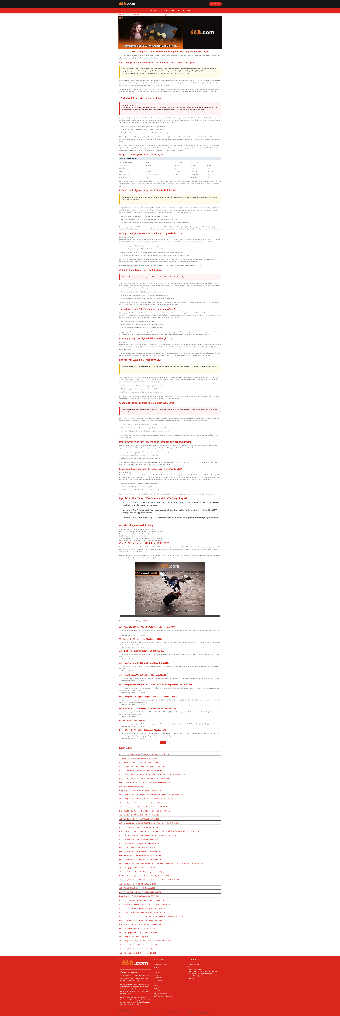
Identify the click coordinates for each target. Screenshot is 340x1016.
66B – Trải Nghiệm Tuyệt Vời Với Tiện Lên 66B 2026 (137, 929)
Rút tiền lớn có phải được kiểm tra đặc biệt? (132, 536)
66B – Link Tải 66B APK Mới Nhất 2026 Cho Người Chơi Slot (143, 675)
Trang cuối (176, 742)
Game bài (157, 967)
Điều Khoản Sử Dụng (160, 964)
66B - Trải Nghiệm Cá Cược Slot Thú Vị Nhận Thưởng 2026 (140, 855)
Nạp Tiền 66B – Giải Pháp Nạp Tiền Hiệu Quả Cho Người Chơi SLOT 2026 (145, 811)
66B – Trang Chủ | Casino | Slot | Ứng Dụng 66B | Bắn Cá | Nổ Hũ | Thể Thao (148, 697)
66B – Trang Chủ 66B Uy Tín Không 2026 (133, 937)
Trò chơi (156, 970)
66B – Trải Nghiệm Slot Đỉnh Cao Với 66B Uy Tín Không (138, 839)
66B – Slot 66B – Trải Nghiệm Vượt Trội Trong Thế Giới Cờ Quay (141, 872)
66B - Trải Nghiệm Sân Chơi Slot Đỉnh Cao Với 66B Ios (138, 884)
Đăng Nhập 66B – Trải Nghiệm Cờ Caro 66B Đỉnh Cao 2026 (142, 730)
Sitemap (135, 1010)
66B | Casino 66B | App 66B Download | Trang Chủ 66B (138, 945)
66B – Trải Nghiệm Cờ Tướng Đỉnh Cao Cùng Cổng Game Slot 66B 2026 (144, 904)
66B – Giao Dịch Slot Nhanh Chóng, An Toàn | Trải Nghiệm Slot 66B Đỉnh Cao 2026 (148, 835)
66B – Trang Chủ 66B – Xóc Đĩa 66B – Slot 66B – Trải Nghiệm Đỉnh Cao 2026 (146, 799)
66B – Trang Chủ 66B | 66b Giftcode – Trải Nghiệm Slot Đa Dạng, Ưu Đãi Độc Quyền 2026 (151, 795)
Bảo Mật (156, 985)
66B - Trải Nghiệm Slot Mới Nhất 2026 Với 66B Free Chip (141, 651)
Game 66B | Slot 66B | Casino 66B (132, 720)
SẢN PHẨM (157, 990)
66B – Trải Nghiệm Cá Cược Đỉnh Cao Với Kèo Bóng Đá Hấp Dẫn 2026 (144, 920)
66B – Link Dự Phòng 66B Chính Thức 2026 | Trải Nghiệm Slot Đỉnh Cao (147, 708)
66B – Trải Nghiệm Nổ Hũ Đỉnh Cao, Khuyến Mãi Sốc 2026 (140, 933)
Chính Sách (157, 972)
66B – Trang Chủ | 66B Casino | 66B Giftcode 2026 (137, 888)
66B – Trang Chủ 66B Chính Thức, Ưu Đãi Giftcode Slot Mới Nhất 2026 (147, 627)
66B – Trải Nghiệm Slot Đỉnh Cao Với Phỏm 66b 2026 (138, 953)
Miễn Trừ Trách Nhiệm (160, 993)
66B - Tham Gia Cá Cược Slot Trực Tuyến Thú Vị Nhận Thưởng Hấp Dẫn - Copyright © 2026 (151, 916)
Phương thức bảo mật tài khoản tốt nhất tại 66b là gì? (136, 534)
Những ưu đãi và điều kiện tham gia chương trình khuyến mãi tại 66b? (140, 540)
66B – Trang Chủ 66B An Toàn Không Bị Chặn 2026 (137, 847)
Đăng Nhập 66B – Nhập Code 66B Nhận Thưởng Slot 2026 (140, 924)
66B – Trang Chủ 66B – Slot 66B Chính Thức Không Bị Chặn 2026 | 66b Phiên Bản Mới (149, 880)
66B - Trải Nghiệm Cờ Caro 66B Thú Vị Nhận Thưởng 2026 (139, 803)
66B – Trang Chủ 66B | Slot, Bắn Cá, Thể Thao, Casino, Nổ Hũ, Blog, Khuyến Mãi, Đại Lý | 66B (155, 685)
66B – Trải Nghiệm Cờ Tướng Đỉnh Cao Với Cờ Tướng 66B (139, 868)
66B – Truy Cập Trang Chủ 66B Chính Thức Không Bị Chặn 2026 (144, 663)
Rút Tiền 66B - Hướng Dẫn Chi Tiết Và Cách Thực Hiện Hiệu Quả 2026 (144, 876)
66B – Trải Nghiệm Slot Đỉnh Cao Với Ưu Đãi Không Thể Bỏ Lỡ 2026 (143, 807)
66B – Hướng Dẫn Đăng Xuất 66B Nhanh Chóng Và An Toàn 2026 (142, 900)
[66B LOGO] (127, 4)
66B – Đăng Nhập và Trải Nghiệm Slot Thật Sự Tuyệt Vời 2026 (140, 851)
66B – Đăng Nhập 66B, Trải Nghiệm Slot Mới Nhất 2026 (139, 843)
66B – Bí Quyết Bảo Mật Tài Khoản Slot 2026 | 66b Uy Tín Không (142, 908)
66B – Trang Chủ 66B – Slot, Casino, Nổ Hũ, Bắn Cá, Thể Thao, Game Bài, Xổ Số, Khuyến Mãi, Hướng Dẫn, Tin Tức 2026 (161, 864)
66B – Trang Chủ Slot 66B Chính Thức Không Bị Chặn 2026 (140, 892)
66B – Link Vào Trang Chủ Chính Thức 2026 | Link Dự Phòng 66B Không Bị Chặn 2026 (149, 823)
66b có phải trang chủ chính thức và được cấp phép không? (137, 529)
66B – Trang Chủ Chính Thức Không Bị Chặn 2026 (136, 949)
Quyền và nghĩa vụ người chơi (163, 996)
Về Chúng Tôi (158, 980)
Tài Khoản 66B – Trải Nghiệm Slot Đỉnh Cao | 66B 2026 (140, 639)
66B (196, 265)
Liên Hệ (156, 975)
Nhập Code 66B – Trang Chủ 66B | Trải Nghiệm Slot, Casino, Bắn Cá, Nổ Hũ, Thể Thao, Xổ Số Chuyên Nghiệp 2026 (159, 831)
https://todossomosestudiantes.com (205, 967)
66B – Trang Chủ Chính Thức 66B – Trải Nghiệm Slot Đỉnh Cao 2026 (143, 912)
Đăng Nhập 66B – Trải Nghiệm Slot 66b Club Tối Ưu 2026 (139, 896)
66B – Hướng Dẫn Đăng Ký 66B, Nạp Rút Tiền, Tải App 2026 (140, 860)
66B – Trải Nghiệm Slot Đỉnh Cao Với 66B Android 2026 (138, 827)
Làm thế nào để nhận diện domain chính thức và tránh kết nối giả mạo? (141, 531)
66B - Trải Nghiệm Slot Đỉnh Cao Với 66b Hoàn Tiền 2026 (139, 819)
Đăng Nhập (157, 977)
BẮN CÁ (156, 988)
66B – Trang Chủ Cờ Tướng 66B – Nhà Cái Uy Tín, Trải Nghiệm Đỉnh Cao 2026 (146, 941)
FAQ (155, 983)
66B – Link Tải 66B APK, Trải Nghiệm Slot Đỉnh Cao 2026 (139, 815)
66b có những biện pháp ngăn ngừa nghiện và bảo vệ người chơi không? (141, 538)
